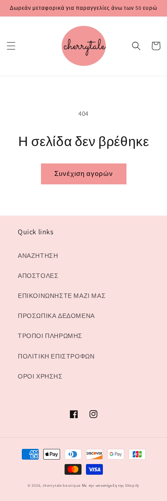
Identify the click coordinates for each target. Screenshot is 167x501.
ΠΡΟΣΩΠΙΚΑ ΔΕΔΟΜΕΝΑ (56, 316)
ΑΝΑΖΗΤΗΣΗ (38, 256)
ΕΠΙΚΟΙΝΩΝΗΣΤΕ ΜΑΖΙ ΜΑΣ (62, 296)
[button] (11, 46)
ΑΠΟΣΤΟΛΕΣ (38, 276)
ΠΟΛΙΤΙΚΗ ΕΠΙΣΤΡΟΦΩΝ (56, 356)
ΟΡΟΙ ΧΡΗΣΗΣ (40, 376)
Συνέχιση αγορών (83, 173)
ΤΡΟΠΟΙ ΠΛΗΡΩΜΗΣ (50, 336)
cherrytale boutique (62, 485)
